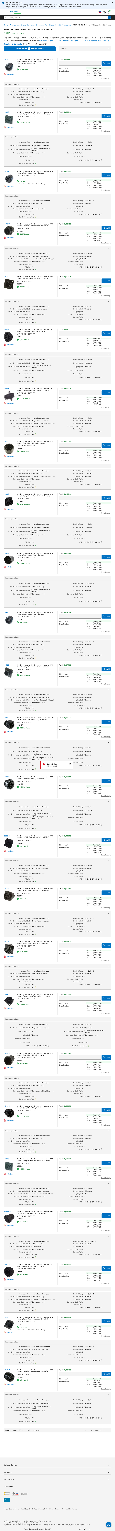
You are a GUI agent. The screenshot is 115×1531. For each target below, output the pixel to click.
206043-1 (7, 994)
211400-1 (7, 1053)
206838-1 (7, 112)
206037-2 (7, 553)
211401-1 (6, 277)
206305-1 (7, 441)
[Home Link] (20, 12)
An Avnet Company (10, 1521)
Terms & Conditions (46, 1509)
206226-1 (7, 59)
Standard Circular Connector (74, 41)
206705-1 (7, 665)
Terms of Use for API (62, 1509)
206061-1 (7, 388)
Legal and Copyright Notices (28, 1509)
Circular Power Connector (50, 41)
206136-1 (7, 171)
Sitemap (74, 1509)
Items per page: (11, 1430)
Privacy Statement (10, 1509)
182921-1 (7, 836)
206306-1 (7, 494)
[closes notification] (112, 2)
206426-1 (7, 612)
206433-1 (7, 1317)
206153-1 (7, 224)
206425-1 (7, 889)
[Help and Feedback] (108, 1524)
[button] (5, 12)
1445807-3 (7, 1211)
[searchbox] (56, 17)
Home (6, 25)
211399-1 (7, 1106)
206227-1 (7, 941)
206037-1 (7, 777)
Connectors (14, 25)
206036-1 (7, 1159)
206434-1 (7, 1264)
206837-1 (7, 329)
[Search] (109, 17)
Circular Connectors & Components (34, 25)
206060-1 (7, 718)
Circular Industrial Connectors (60, 25)
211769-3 (7, 1370)
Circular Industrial (94, 41)
